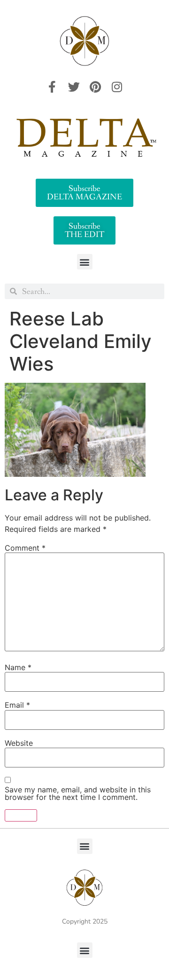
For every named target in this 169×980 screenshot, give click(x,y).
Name (18, 667)
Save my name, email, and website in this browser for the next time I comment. (78, 793)
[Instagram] (117, 86)
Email (17, 705)
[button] (84, 261)
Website (19, 743)
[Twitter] (73, 86)
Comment (25, 548)
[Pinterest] (95, 86)
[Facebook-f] (52, 86)
